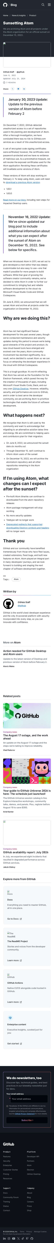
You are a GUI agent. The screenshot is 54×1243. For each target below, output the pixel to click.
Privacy (29, 1232)
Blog (14, 5)
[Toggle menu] (49, 5)
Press (29, 1206)
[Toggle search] (43, 5)
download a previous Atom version (23, 182)
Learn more (13, 960)
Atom (16, 579)
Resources (7, 1178)
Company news (10, 732)
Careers (30, 1201)
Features (6, 1156)
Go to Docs (13, 918)
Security (6, 1161)
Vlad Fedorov (9, 750)
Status (6, 1206)
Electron (30, 1170)
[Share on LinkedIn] (24, 89)
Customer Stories (10, 1170)
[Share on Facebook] (18, 89)
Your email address (15, 1094)
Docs (5, 1193)
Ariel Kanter (8, 812)
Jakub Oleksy (9, 867)
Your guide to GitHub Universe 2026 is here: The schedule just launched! (27, 792)
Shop (29, 1210)
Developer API (33, 1156)
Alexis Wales (8, 666)
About (29, 1193)
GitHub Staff (8, 72)
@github (20, 72)
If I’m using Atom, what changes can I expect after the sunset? (26, 483)
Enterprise (7, 1165)
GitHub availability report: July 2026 (25, 852)
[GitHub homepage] (5, 5)
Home (5, 15)
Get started (13, 1043)
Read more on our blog (14, 200)
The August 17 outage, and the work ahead (25, 737)
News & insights (19, 15)
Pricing (6, 1174)
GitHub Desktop (21, 388)
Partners (30, 1161)
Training (6, 1201)
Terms (22, 1232)
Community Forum (11, 1197)
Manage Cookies (40, 1232)
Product (32, 15)
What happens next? (24, 415)
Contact (6, 1210)
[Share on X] (12, 89)
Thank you (14, 540)
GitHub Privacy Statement (25, 1114)
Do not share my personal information (16, 1234)
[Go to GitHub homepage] (8, 1145)
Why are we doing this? (26, 318)
